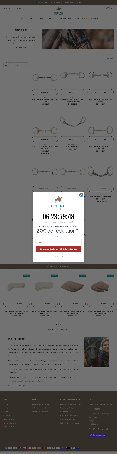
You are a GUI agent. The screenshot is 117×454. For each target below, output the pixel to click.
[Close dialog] (81, 195)
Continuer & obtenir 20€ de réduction (58, 249)
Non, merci (58, 256)
